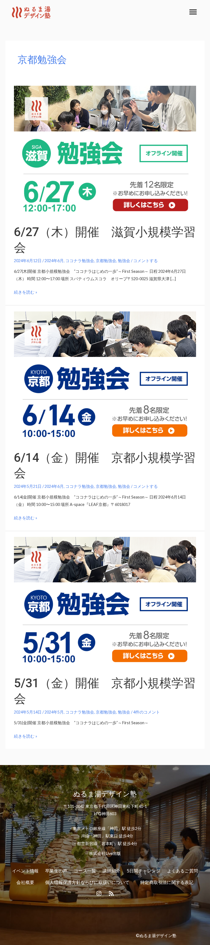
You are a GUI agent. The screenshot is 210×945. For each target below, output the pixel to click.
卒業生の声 (56, 871)
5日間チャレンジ (144, 871)
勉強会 (124, 260)
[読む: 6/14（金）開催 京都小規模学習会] (105, 377)
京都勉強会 (106, 260)
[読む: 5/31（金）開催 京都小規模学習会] (105, 602)
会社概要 (25, 882)
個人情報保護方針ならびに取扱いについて (87, 882)
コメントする (145, 260)
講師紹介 (111, 871)
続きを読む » (25, 291)
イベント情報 (25, 871)
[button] (193, 11)
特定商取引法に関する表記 (166, 882)
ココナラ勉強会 (79, 260)
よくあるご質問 (182, 871)
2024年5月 (54, 712)
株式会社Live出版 (105, 853)
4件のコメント (146, 712)
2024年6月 (54, 260)
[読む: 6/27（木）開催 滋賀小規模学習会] (105, 151)
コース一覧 (85, 871)
